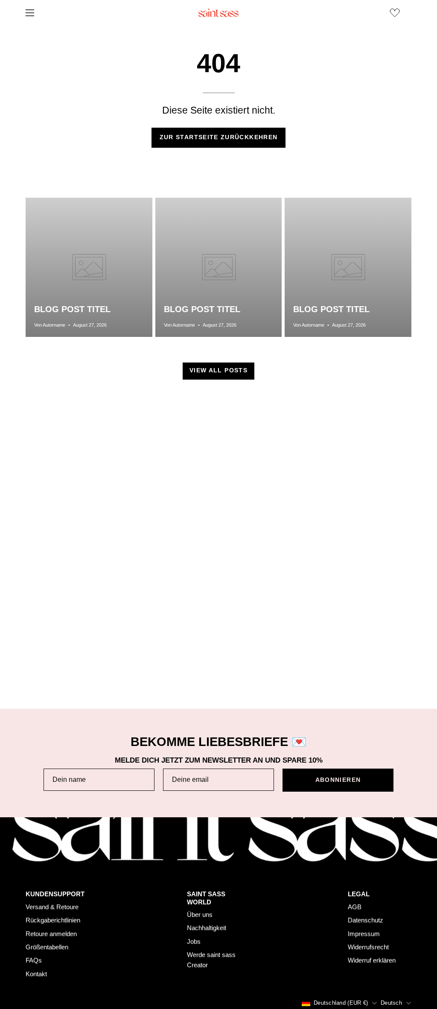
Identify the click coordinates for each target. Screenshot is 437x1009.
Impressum (364, 933)
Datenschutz (365, 920)
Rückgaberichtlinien (53, 920)
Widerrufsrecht (368, 947)
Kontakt (36, 973)
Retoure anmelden (51, 933)
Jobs (194, 941)
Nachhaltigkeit (206, 928)
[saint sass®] (218, 13)
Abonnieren (338, 780)
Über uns (200, 914)
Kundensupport (55, 894)
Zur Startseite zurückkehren (219, 137)
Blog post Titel (72, 309)
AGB (354, 906)
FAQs (34, 960)
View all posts (218, 370)
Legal (359, 894)
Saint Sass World (206, 898)
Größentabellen (47, 947)
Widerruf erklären (372, 960)
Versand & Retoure (52, 906)
